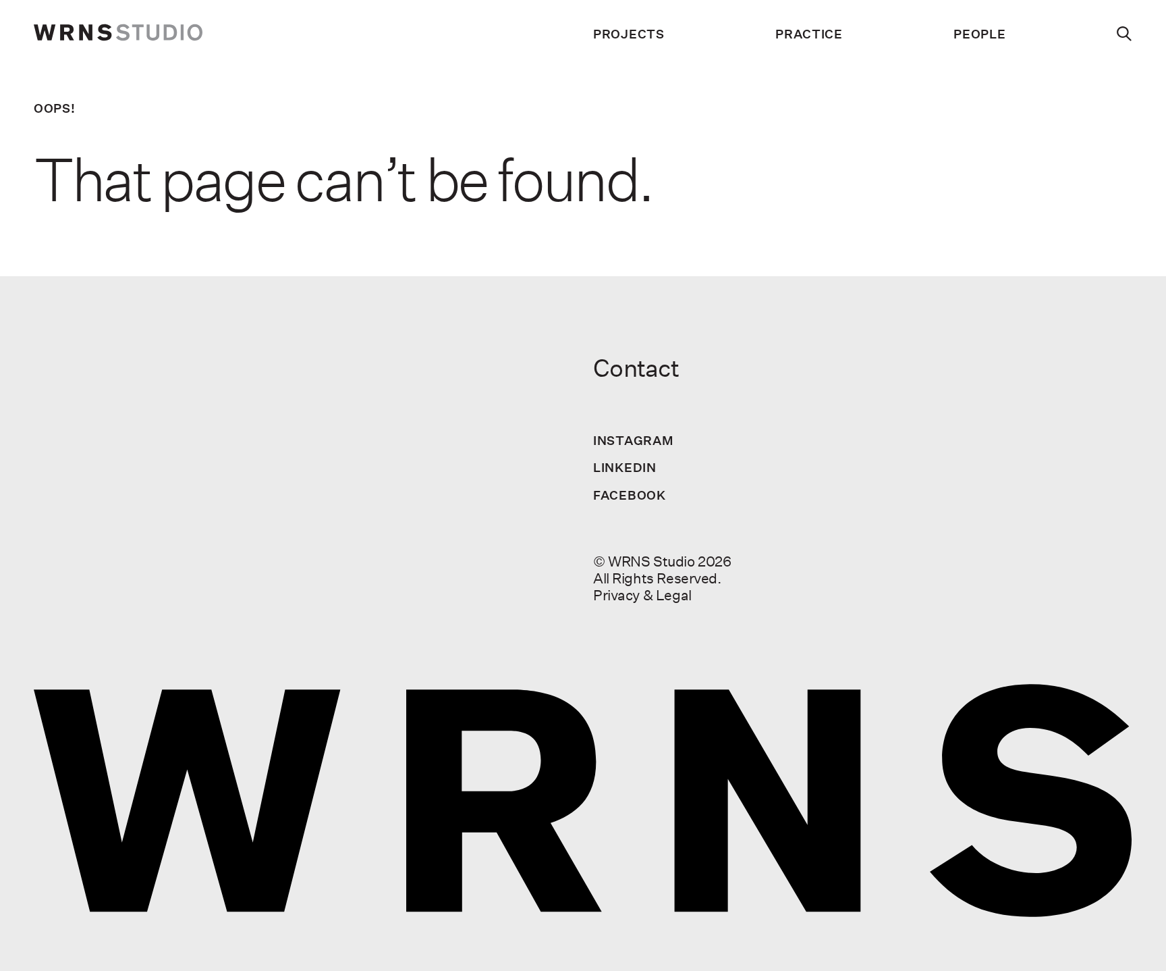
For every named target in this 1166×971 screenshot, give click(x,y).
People (979, 34)
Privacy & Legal (642, 595)
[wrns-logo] (118, 34)
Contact (636, 368)
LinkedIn (625, 467)
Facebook (629, 495)
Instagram (633, 440)
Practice (809, 34)
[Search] (1124, 33)
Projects (629, 34)
